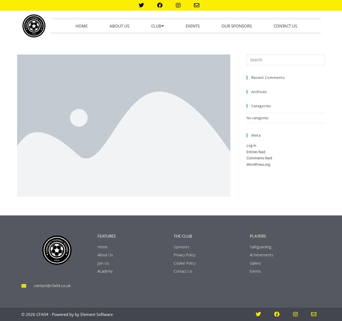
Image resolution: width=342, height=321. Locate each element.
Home (82, 26)
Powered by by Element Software (82, 314)
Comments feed (259, 158)
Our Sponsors (236, 26)
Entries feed (256, 151)
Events (193, 26)
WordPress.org (258, 164)
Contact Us (285, 26)
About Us (119, 26)
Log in (251, 145)
